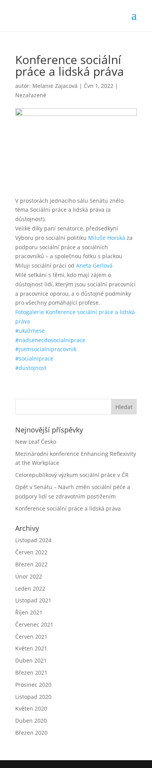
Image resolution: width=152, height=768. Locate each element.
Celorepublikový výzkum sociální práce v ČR (72, 475)
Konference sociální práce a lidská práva (68, 508)
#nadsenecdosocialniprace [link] (50, 340)
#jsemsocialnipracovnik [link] (45, 349)
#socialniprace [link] (34, 358)
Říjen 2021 (28, 612)
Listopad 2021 (33, 600)
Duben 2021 (31, 660)
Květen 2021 (31, 648)
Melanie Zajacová (55, 85)
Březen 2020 (31, 732)
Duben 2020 (31, 720)
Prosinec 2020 (33, 684)
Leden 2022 (30, 588)
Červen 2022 (31, 552)
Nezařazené (30, 95)
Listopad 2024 (33, 540)
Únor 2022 (28, 576)
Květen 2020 (31, 708)
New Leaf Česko (35, 441)
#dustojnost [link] (30, 367)
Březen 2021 (31, 672)
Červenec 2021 (34, 624)
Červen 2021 (31, 636)
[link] (106, 237)
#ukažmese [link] (30, 330)
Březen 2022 (31, 564)
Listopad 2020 (33, 696)
